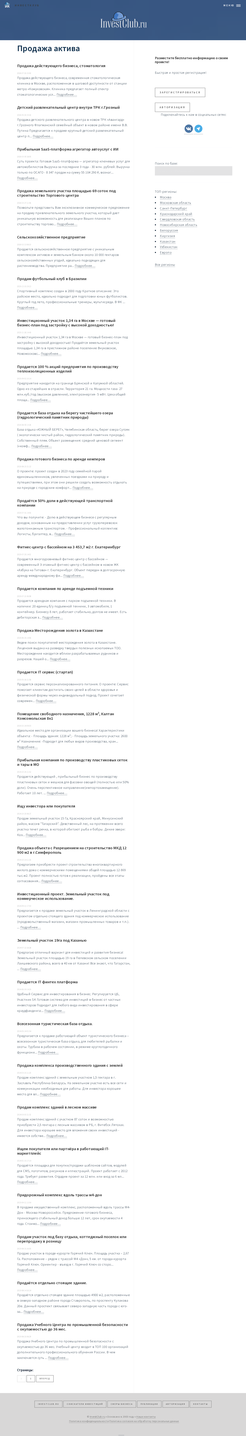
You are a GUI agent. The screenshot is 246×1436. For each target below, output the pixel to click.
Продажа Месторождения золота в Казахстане (60, 630)
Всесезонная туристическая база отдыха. (54, 1023)
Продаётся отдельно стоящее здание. (52, 1282)
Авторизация (172, 107)
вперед (45, 1378)
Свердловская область (177, 219)
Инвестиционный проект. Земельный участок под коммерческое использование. (63, 896)
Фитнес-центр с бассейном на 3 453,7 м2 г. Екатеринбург (69, 546)
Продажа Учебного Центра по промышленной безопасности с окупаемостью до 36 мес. (72, 1327)
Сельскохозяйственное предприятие (51, 237)
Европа (165, 252)
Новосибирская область (178, 225)
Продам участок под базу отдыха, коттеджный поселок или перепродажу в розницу (71, 1239)
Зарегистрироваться (180, 92)
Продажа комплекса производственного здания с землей (69, 1065)
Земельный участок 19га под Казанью (51, 940)
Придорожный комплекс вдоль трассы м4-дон (59, 1194)
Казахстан (167, 241)
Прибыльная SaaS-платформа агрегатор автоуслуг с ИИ (67, 149)
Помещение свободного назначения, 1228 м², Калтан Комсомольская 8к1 (65, 716)
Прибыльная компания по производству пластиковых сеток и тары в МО (72, 762)
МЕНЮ (229, 5)
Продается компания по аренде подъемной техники (65, 588)
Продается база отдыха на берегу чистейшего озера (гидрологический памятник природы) (65, 415)
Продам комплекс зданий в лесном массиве (57, 1107)
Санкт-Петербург (173, 208)
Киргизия (167, 236)
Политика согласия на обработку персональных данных (144, 1421)
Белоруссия (169, 230)
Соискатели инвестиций (85, 1404)
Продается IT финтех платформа (47, 981)
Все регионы (165, 265)
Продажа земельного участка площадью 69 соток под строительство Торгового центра (66, 193)
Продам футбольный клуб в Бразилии (51, 278)
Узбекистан (169, 247)
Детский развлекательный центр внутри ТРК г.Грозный (68, 107)
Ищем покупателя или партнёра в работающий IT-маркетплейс (63, 1151)
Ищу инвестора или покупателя (46, 806)
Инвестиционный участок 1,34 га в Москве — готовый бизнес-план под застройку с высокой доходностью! (66, 322)
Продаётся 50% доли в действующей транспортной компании (65, 503)
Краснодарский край (176, 214)
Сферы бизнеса (122, 1404)
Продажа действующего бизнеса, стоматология (61, 65)
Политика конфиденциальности (89, 1421)
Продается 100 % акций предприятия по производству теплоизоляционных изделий (67, 369)
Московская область (175, 203)
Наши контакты (146, 1416)
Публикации (149, 1404)
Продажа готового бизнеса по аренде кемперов (61, 459)
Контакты (200, 1404)
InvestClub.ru (48, 1404)
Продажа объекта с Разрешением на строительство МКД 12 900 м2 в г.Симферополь (72, 850)
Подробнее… (67, 94)
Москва (165, 197)
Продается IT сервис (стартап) (45, 671)
